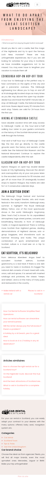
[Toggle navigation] (37, 5)
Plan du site (23, 476)
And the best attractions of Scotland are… (22, 381)
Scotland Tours (9, 40)
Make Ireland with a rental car (12, 292)
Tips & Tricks (9, 443)
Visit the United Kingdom (15, 446)
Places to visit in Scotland (35, 292)
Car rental (8, 437)
